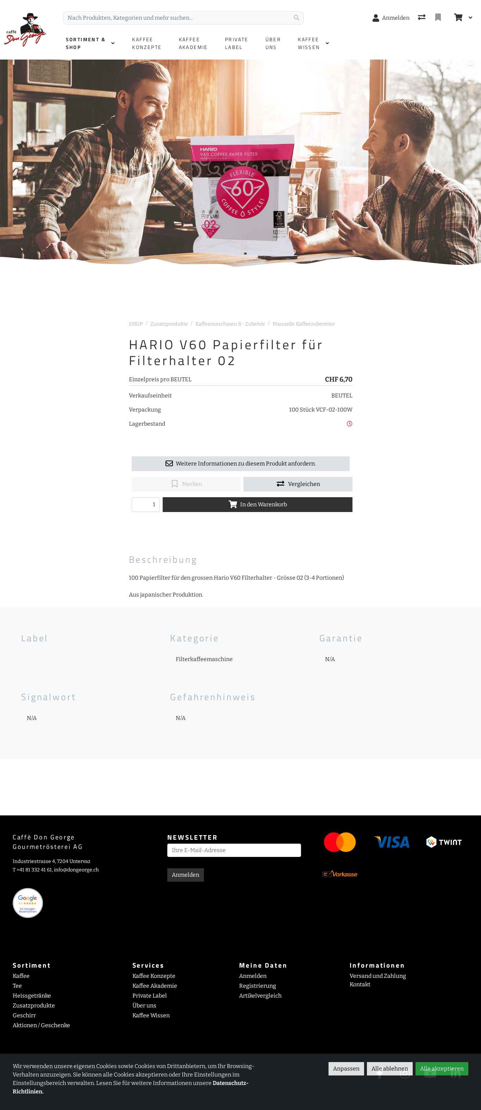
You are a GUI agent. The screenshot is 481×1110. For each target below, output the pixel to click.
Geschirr (24, 1015)
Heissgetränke (32, 995)
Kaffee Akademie (154, 985)
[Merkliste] (438, 18)
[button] (349, 423)
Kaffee (21, 976)
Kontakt (360, 984)
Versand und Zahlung (378, 976)
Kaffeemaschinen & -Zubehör (230, 324)
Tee (17, 985)
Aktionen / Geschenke (41, 1025)
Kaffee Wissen (151, 1015)
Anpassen (346, 1068)
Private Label (149, 995)
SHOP (136, 324)
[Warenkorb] (457, 18)
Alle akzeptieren (442, 1068)
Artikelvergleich (260, 995)
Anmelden (185, 874)
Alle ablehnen (389, 1068)
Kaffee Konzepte (153, 976)
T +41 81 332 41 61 (32, 870)
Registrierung (257, 985)
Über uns (144, 1005)
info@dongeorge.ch (76, 870)
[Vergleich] (422, 18)
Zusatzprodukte (169, 324)
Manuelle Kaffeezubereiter (304, 324)
